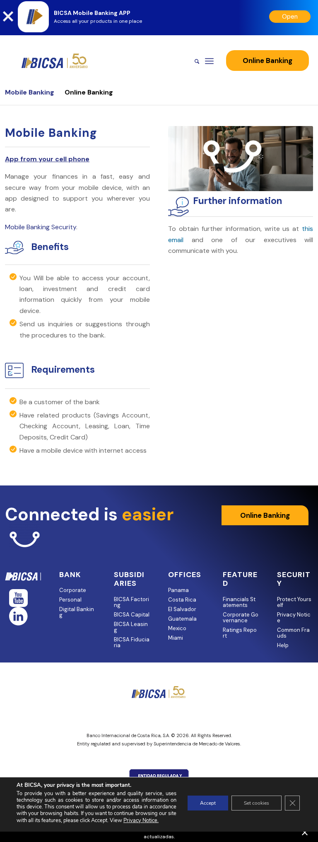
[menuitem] (192, 61)
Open (290, 16)
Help (283, 645)
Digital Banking (76, 612)
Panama (178, 590)
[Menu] (209, 61)
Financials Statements (239, 602)
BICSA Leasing (131, 627)
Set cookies (256, 803)
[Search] (192, 61)
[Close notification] (305, 832)
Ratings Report (240, 632)
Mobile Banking (29, 92)
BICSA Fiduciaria (131, 642)
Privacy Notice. (141, 820)
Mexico (177, 628)
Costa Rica (182, 599)
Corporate (72, 590)
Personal (70, 599)
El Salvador (182, 609)
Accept (208, 803)
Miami (175, 637)
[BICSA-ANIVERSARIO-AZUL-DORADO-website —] (55, 61)
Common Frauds (293, 632)
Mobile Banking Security (40, 227)
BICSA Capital (131, 614)
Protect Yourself (294, 602)
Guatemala (182, 618)
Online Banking (89, 92)
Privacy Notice (294, 617)
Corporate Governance (240, 617)
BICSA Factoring (131, 602)
